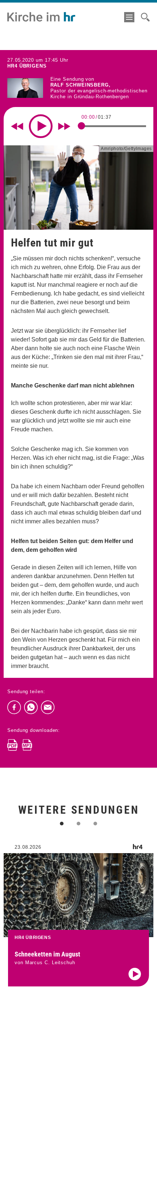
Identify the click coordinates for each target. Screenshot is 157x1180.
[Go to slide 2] (78, 823)
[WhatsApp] (31, 707)
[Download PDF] (12, 745)
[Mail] (48, 707)
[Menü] (129, 17)
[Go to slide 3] (95, 823)
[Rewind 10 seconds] (17, 126)
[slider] (81, 126)
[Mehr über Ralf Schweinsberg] (25, 88)
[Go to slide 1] (62, 823)
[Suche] (145, 17)
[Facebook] (14, 707)
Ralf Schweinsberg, (80, 85)
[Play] (41, 126)
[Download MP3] (27, 745)
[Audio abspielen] (134, 974)
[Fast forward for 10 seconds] (64, 126)
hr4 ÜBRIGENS (27, 66)
